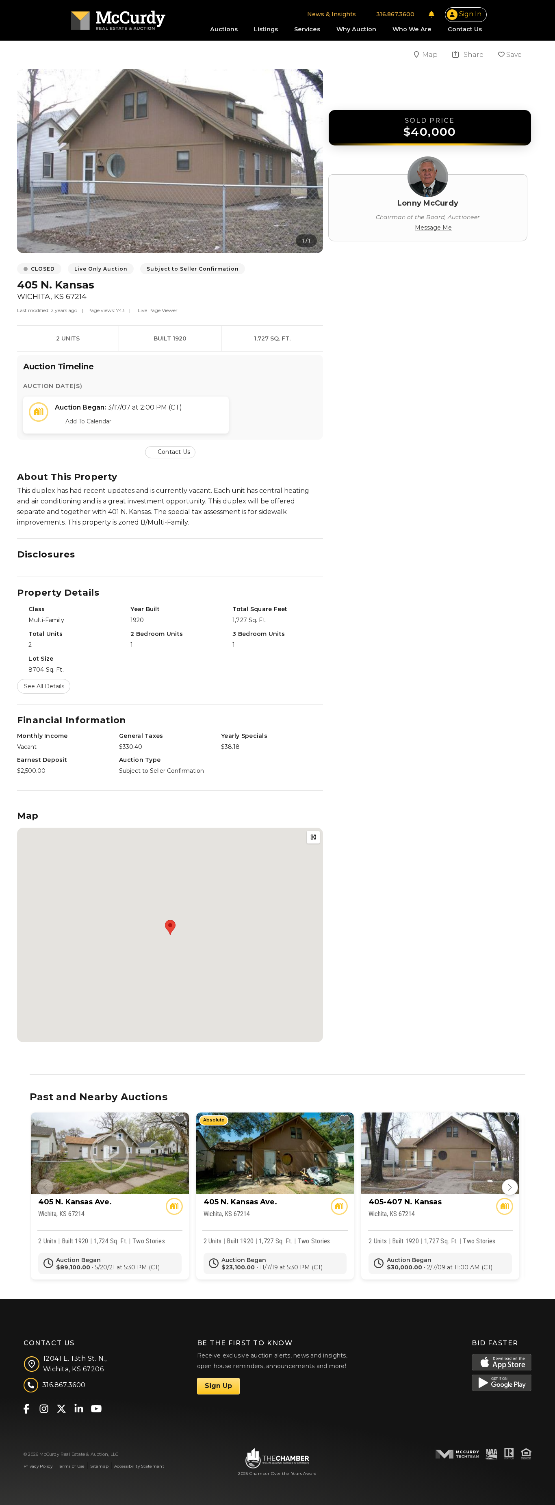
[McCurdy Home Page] (118, 18)
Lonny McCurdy (427, 203)
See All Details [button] (44, 686)
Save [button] (513, 55)
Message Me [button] (433, 227)
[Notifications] (431, 14)
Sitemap (99, 1466)
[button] (170, 451)
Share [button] (472, 55)
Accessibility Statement (139, 1466)
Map (430, 55)
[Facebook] (26, 1408)
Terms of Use (71, 1466)
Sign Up (218, 1386)
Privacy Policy (38, 1466)
